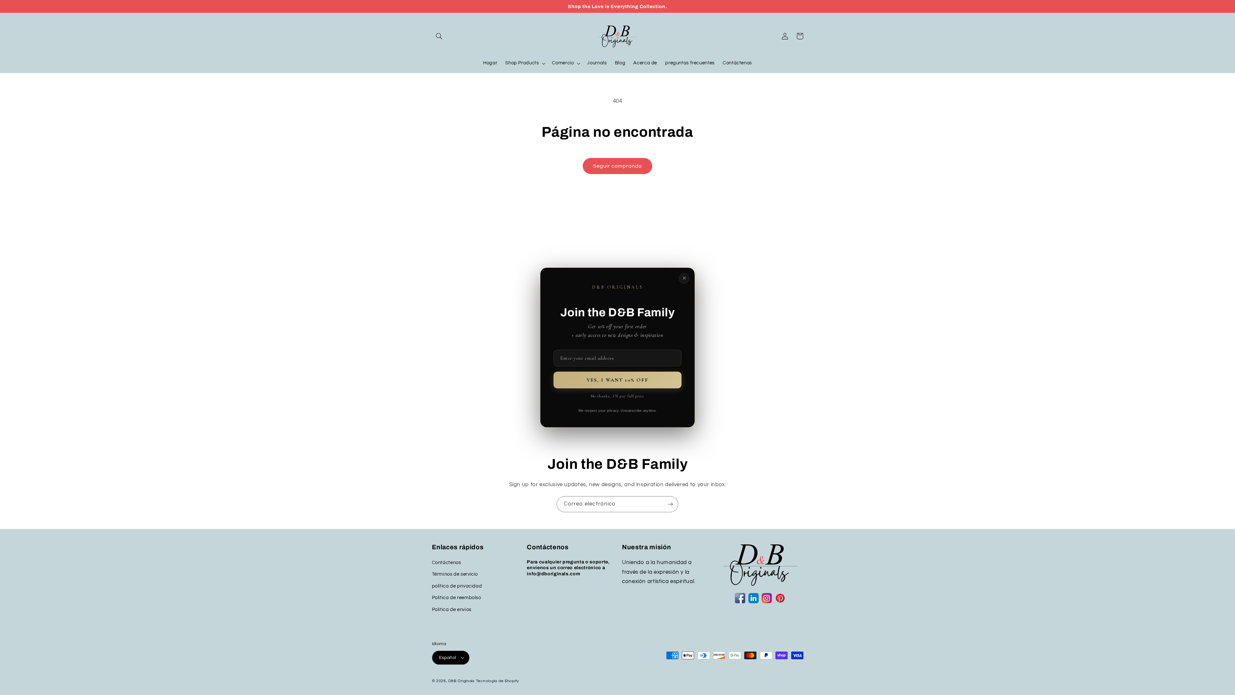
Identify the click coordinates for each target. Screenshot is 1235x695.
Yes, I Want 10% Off (617, 380)
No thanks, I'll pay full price (618, 396)
